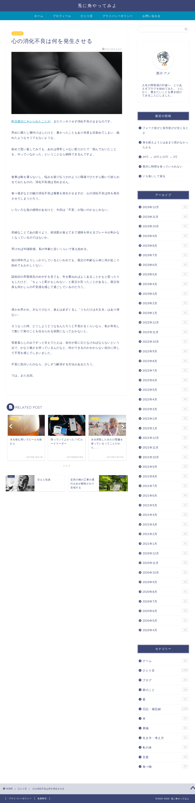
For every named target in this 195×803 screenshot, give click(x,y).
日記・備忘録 (165, 709)
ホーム (38, 16)
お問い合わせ (151, 16)
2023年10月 (164, 226)
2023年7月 (164, 255)
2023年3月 (164, 293)
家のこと (165, 689)
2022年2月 (164, 418)
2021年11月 (164, 447)
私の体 (164, 747)
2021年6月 (164, 495)
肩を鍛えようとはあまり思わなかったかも (165, 145)
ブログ (164, 680)
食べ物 (164, 766)
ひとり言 (87, 16)
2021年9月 (164, 466)
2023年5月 (164, 274)
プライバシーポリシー (117, 16)
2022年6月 (164, 380)
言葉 (164, 757)
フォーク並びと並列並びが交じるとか (165, 130)
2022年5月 (164, 389)
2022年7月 (164, 370)
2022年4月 (164, 399)
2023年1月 (164, 313)
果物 (164, 728)
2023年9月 (164, 236)
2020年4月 (164, 630)
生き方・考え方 (164, 738)
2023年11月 (164, 216)
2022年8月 (164, 361)
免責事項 (42, 798)
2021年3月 (164, 524)
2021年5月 (164, 505)
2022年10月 (164, 341)
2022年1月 (164, 428)
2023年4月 (164, 284)
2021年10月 (164, 457)
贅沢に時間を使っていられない (163, 166)
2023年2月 (164, 303)
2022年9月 (164, 351)
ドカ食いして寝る (154, 176)
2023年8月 (164, 245)
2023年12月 (164, 207)
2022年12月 (164, 322)
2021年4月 (164, 514)
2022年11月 (164, 332)
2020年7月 (164, 601)
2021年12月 (164, 437)
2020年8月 (164, 591)
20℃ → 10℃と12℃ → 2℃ (160, 156)
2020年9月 (164, 582)
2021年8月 (164, 476)
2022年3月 (164, 409)
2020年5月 (164, 620)
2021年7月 (164, 486)
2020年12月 (164, 553)
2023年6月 (164, 264)
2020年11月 (164, 562)
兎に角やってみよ (97, 5)
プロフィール (62, 16)
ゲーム (164, 661)
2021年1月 (164, 543)
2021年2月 (164, 534)
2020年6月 (164, 611)
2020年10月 (164, 572)
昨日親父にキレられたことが (30, 121)
